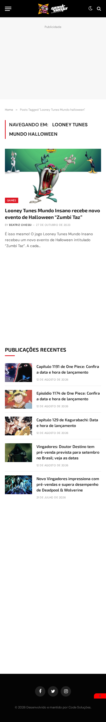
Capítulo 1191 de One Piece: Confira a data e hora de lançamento (67, 369)
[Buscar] (98, 8)
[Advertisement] (53, 61)
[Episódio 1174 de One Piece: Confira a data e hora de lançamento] (18, 399)
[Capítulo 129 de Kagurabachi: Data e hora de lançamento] (18, 426)
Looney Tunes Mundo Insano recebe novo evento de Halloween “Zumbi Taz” (52, 213)
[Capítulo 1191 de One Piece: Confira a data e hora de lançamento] (18, 372)
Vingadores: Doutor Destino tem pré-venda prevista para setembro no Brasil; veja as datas (67, 452)
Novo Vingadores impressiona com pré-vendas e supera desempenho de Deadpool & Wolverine (67, 484)
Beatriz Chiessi (20, 225)
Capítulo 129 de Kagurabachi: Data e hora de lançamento (67, 422)
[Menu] (8, 8)
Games (11, 200)
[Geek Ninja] (53, 8)
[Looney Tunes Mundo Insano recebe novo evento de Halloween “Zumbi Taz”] (53, 176)
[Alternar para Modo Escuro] (90, 8)
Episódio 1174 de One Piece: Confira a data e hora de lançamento (68, 396)
